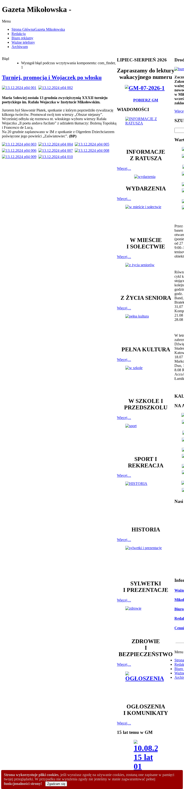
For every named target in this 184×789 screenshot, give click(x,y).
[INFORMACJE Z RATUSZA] (145, 130)
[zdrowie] (145, 619)
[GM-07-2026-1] (146, 88)
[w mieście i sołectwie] (145, 218)
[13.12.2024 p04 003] (20, 144)
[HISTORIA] (145, 502)
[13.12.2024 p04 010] (56, 157)
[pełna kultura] (145, 328)
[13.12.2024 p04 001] (20, 88)
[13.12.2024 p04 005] (93, 144)
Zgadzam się (56, 784)
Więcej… (124, 168)
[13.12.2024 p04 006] (20, 150)
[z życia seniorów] (145, 276)
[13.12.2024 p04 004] (56, 144)
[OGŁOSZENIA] (145, 685)
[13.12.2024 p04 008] (93, 150)
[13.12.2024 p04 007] (56, 150)
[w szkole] (145, 379)
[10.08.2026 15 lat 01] (145, 757)
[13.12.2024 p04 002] (56, 88)
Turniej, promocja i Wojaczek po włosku (52, 77)
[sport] (145, 437)
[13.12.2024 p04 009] (20, 157)
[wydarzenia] (145, 177)
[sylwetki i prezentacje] (145, 561)
